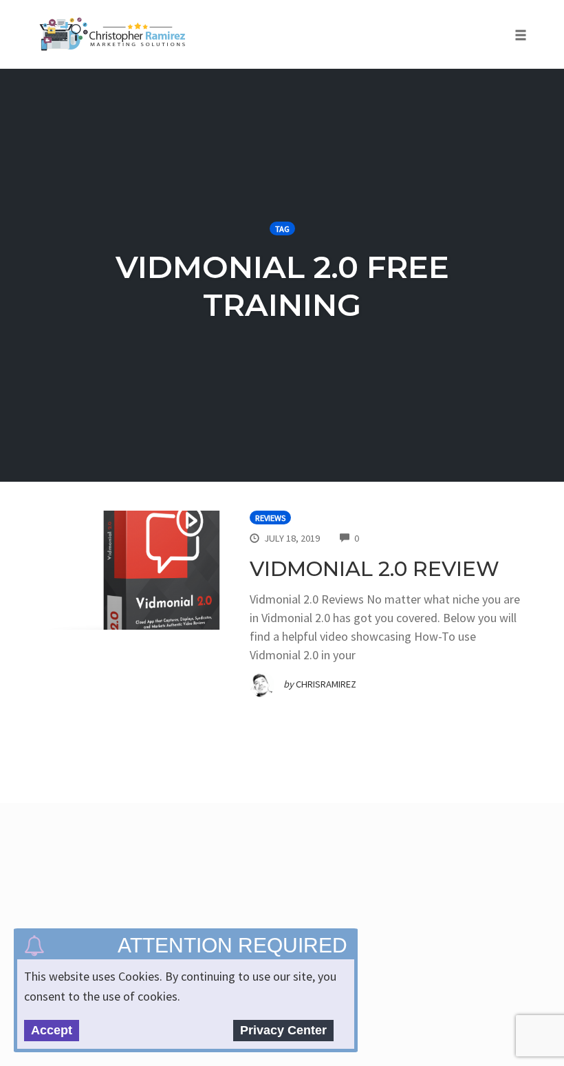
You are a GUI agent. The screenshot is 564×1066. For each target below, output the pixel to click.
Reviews (270, 518)
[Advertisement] (283, 882)
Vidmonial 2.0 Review (374, 569)
